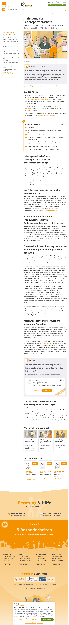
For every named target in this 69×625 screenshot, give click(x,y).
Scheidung (59, 76)
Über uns (39, 562)
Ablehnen (34, 619)
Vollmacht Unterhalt (24, 562)
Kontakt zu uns (40, 556)
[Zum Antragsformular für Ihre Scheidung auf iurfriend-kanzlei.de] (42, 468)
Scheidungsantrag (24, 556)
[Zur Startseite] (27, 4)
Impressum (40, 588)
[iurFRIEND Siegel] (19, 579)
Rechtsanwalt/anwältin (58, 556)
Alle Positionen (56, 564)
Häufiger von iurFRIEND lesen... (42, 565)
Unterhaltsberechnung (9, 558)
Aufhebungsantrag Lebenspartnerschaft (39, 381)
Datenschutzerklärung (30, 623)
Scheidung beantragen (53, 182)
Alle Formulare (23, 564)
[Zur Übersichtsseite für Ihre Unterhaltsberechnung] (57, 468)
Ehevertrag (6, 560)
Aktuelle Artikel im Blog (42, 560)
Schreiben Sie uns (30, 479)
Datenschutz (33, 588)
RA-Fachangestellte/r (57, 558)
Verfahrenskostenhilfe (45, 343)
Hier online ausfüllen (43, 479)
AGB (27, 588)
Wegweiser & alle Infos (56, 6)
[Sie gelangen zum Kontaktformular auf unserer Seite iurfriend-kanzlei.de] (28, 468)
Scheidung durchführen (9, 556)
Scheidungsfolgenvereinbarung (49, 210)
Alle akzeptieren (47, 619)
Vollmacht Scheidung (25, 558)
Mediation (6, 562)
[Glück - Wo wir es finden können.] (44, 588)
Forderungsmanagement (58, 562)
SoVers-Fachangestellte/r (58, 560)
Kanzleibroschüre (41, 558)
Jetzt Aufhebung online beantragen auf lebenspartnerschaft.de (41, 86)
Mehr (20, 619)
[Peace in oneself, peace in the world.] (5, 524)
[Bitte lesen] (7, 6)
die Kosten (44, 308)
